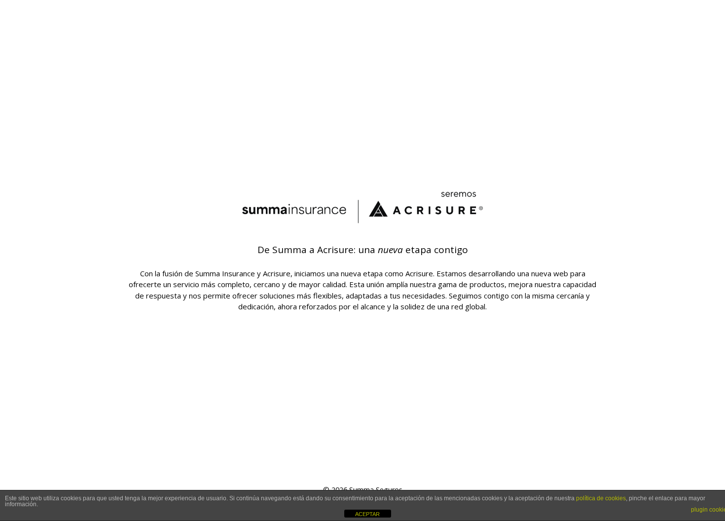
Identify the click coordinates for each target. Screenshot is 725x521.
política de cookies (601, 498)
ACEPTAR (367, 514)
